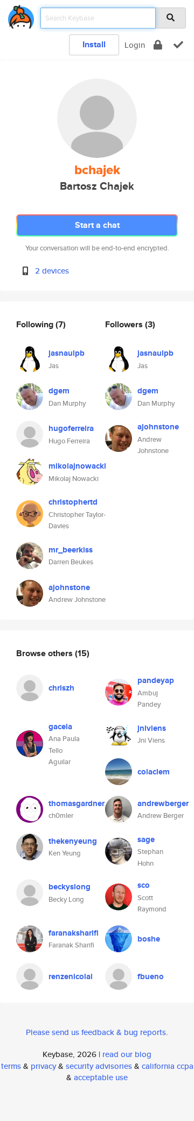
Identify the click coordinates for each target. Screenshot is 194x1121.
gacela (60, 726)
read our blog (126, 1054)
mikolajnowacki (77, 466)
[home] (21, 15)
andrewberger (163, 803)
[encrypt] (158, 45)
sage (146, 839)
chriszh (61, 688)
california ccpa (167, 1066)
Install (94, 44)
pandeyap (155, 680)
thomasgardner (76, 803)
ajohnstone (69, 587)
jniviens (151, 728)
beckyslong (69, 887)
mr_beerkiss (70, 550)
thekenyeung (72, 841)
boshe (148, 939)
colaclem (153, 772)
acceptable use (101, 1077)
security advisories (99, 1066)
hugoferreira (71, 428)
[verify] (178, 45)
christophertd (73, 502)
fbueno (150, 976)
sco (143, 885)
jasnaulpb (66, 353)
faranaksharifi (73, 933)
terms (11, 1066)
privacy (43, 1066)
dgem (59, 391)
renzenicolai (70, 976)
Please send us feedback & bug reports (96, 1032)
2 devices (52, 270)
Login (134, 45)
